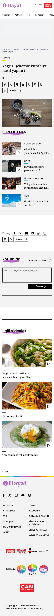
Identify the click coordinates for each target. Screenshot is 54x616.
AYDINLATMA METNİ (38, 535)
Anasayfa (6, 49)
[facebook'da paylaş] (4, 84)
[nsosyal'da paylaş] (16, 84)
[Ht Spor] (32, 551)
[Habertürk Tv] (21, 551)
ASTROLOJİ (9, 510)
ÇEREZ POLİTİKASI (37, 529)
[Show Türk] (32, 569)
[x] (9, 495)
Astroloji (18, 15)
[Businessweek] (10, 569)
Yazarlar (6, 15)
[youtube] (22, 495)
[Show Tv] (21, 569)
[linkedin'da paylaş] (22, 84)
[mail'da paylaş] (34, 84)
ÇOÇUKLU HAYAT (12, 526)
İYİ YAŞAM (8, 521)
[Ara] (35, 5)
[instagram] (16, 495)
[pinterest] (29, 495)
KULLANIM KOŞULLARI (39, 516)
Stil (28, 15)
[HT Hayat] (27, 483)
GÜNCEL (7, 532)
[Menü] (40, 5)
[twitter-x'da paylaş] (10, 84)
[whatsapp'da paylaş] (28, 84)
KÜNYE (31, 505)
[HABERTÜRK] (48, 5)
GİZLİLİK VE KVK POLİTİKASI (36, 523)
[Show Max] (43, 569)
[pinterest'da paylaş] (40, 84)
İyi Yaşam (39, 15)
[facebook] (4, 495)
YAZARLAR (8, 505)
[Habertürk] (10, 551)
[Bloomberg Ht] (43, 551)
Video (16, 49)
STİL (5, 516)
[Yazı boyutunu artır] (5, 90)
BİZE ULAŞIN (34, 510)
